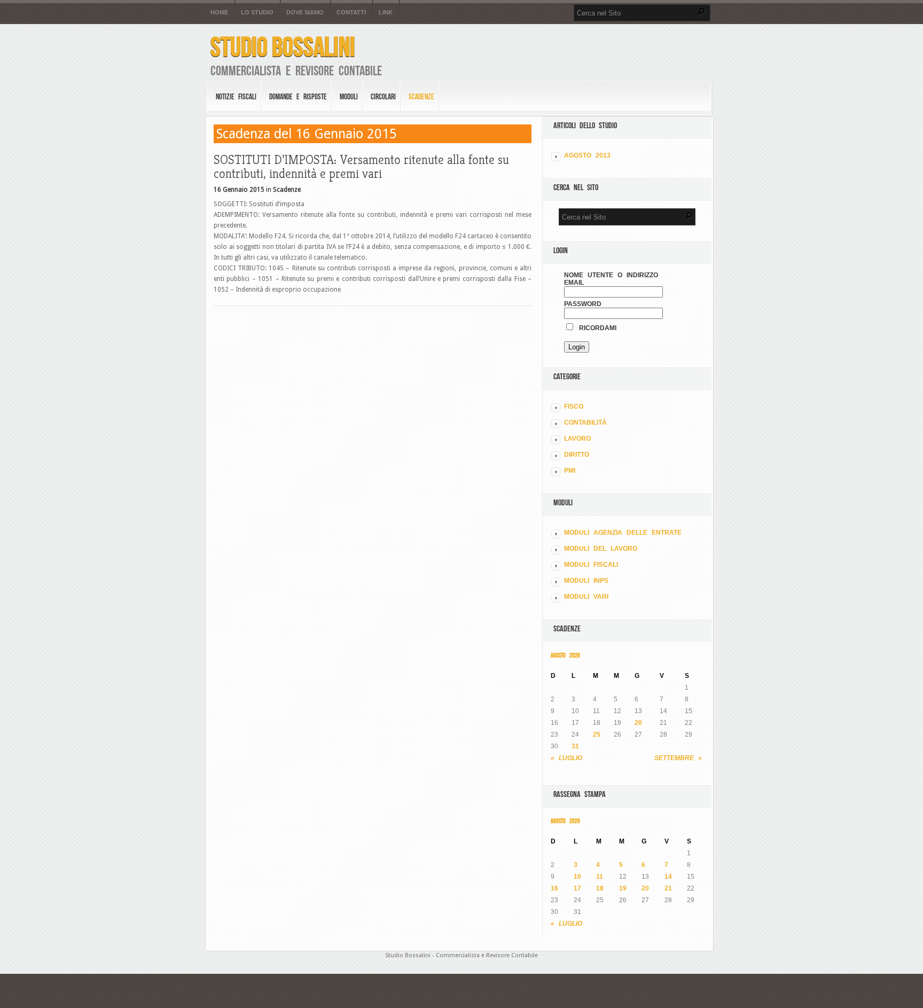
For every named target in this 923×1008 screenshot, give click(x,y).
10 (577, 876)
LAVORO (577, 438)
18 (600, 888)
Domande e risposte (298, 96)
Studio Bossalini (282, 46)
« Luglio (566, 758)
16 (554, 888)
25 (596, 734)
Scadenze (421, 96)
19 (623, 888)
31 (575, 746)
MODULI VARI (586, 596)
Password (582, 304)
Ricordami (595, 328)
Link (386, 12)
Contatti (351, 12)
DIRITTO (576, 454)
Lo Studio (257, 12)
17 (577, 888)
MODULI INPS (586, 580)
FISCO (573, 406)
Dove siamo (305, 12)
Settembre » (678, 758)
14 (668, 876)
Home (219, 12)
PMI (569, 470)
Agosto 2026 (565, 655)
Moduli (349, 96)
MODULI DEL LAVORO (600, 548)
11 (599, 876)
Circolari (383, 96)
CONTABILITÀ (585, 422)
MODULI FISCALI (591, 564)
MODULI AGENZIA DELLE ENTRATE (623, 532)
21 (668, 888)
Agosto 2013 (587, 155)
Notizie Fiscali (236, 96)
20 (638, 722)
